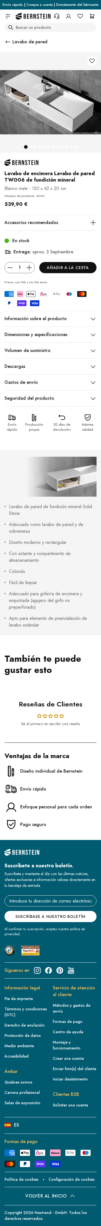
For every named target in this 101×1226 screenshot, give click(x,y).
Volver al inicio (45, 1196)
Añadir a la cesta (68, 267)
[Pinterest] (59, 970)
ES (16, 1125)
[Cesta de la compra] (92, 16)
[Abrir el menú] (7, 16)
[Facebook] (48, 970)
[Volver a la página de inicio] (33, 16)
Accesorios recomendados (31, 222)
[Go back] (7, 42)
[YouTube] (71, 970)
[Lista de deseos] (80, 16)
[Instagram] (37, 970)
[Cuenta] (68, 16)
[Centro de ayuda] (56, 16)
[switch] (12, 1216)
